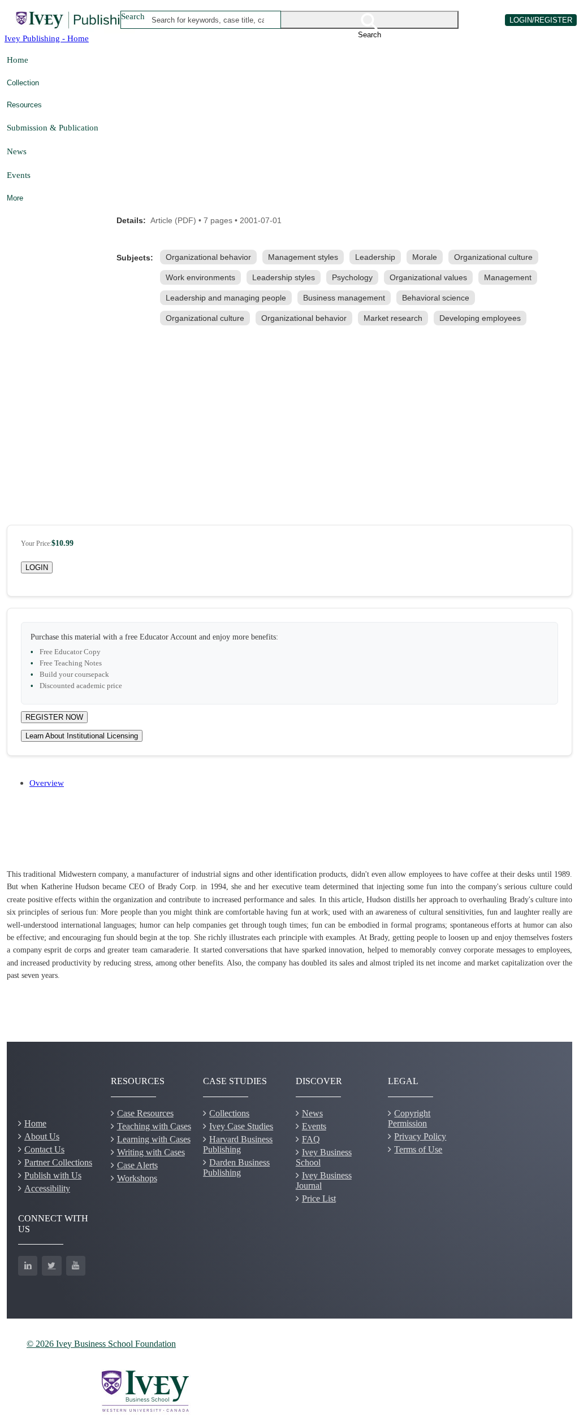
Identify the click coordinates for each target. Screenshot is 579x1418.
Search (133, 16)
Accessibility (47, 1188)
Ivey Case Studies (241, 1126)
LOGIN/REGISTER (540, 20)
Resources (24, 105)
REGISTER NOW (54, 717)
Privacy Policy (420, 1136)
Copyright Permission (409, 1118)
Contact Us (44, 1149)
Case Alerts (137, 1165)
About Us (41, 1136)
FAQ (311, 1139)
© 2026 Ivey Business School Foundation (101, 1344)
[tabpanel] (289, 925)
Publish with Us (52, 1175)
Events (19, 175)
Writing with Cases (151, 1152)
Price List (319, 1198)
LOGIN (36, 567)
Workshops (137, 1178)
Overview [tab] (46, 783)
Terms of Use (418, 1149)
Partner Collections (58, 1162)
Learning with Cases (154, 1139)
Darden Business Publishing (236, 1167)
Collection (23, 83)
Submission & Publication (52, 127)
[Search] (370, 20)
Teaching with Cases (154, 1126)
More (15, 198)
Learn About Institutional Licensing (81, 736)
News (17, 151)
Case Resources (145, 1113)
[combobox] (208, 19)
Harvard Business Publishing (238, 1144)
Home (17, 59)
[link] (210, 257)
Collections (229, 1113)
